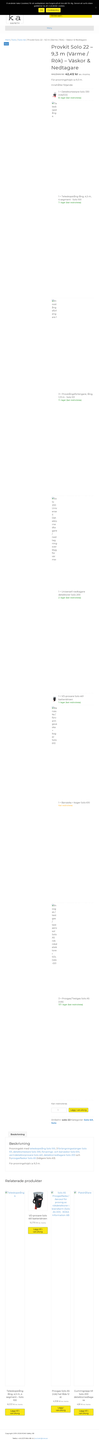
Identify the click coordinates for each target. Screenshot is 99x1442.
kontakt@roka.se (41, 1438)
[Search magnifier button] (90, 15)
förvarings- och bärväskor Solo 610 (60, 1151)
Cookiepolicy (53, 10)
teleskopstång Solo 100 (42, 1148)
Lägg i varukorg (78, 1110)
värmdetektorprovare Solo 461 (26, 1155)
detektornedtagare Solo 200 (59, 1155)
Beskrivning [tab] (18, 1134)
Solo (14, 40)
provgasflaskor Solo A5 (23, 1158)
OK (41, 10)
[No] (95, 7)
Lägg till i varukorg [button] (15, 1412)
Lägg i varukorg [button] (61, 1409)
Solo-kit (22, 40)
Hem (7, 40)
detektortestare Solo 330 (27, 1151)
